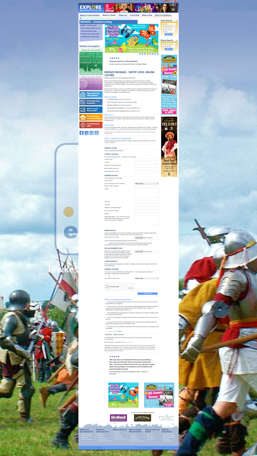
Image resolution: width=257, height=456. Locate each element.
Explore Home (85, 18)
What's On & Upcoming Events (86, 431)
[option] (118, 418)
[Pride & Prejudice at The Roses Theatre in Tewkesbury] (169, 116)
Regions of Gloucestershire (102, 431)
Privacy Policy (129, 342)
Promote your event (160, 448)
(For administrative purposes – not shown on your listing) (120, 157)
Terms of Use (82, 448)
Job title (107, 162)
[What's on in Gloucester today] (90, 106)
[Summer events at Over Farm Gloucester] (169, 54)
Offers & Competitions (167, 431)
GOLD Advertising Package (88, 31)
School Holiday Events (86, 435)
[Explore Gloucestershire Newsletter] (90, 91)
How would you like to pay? (112, 278)
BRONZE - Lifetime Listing (88, 25)
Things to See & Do (120, 430)
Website (107, 213)
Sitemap (99, 448)
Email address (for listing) (111, 210)
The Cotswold (100, 437)
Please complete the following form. (114, 150)
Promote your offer (172, 448)
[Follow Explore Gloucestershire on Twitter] (86, 130)
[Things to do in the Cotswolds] (90, 48)
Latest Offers (166, 439)
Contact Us (138, 448)
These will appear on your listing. (113, 178)
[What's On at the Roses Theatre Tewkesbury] (141, 3)
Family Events (84, 437)
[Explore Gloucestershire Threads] (96, 130)
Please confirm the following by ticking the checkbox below (121, 241)
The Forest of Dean (102, 439)
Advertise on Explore (147, 448)
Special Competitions (168, 437)
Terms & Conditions (112, 331)
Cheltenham (100, 435)
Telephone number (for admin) (113, 165)
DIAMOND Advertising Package (90, 36)
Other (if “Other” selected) (111, 186)
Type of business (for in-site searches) (114, 183)
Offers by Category (167, 441)
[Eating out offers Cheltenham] (90, 121)
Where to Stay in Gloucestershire (135, 431)
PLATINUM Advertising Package (90, 34)
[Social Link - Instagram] (91, 130)
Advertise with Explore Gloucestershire (101, 18)
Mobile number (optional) (111, 168)
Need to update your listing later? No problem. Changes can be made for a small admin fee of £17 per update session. (131, 265)
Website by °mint (172, 452)
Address (107, 189)
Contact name (108, 159)
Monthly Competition (168, 433)
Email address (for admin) (111, 171)
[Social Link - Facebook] (81, 130)
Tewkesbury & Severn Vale (104, 441)
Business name (108, 180)
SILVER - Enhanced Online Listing (90, 28)
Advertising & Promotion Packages (121, 18)
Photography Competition (169, 435)
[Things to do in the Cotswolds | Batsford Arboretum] (123, 382)
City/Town (107, 201)
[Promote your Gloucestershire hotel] (90, 113)
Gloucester (100, 433)
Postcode (107, 204)
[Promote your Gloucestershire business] (90, 98)
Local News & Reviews (86, 439)
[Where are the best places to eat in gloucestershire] (90, 75)
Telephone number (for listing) (113, 207)
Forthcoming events (86, 433)
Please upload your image (112, 237)
